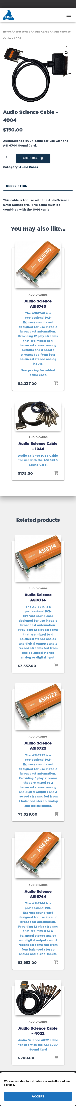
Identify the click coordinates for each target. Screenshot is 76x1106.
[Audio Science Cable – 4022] (38, 997)
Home (7, 31)
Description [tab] (16, 185)
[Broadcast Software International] (10, 15)
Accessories (21, 31)
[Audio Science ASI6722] (38, 706)
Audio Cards (40, 31)
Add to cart (31, 158)
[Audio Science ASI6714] (38, 558)
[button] (66, 52)
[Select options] (56, 383)
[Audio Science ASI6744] (38, 855)
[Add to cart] (56, 473)
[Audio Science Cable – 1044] (38, 416)
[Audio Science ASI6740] (38, 264)
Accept (38, 1096)
